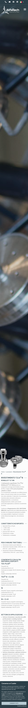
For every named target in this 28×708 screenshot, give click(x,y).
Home (3, 472)
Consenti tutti (14, 703)
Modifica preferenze (21, 706)
